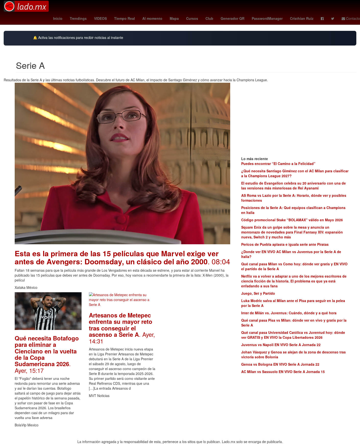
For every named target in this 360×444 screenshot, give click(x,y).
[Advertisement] (196, 365)
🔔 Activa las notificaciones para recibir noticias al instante (78, 37)
